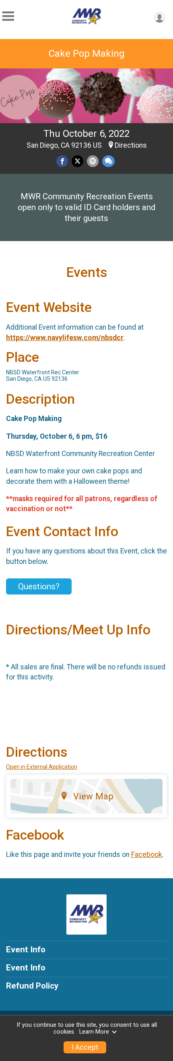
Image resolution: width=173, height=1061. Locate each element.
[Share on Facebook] (62, 161)
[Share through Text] (108, 161)
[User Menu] (159, 17)
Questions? (39, 586)
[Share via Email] (93, 161)
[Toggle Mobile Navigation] (8, 16)
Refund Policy (32, 986)
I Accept (85, 1047)
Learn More (94, 1031)
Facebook (146, 854)
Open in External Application (41, 767)
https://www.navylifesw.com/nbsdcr (65, 338)
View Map (93, 796)
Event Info (25, 949)
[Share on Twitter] (77, 161)
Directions (131, 145)
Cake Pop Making (87, 53)
